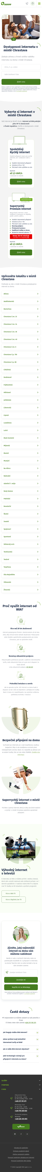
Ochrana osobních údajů (21, 1151)
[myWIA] (21, 1127)
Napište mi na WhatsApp (21, 987)
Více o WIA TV (10, 893)
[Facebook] (21, 1134)
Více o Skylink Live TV (14, 899)
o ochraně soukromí (21, 91)
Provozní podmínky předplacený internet (21, 1157)
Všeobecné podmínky (21, 1148)
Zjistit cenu (21, 82)
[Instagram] (27, 1134)
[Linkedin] (15, 1134)
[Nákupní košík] (32, 3)
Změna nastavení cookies (21, 1154)
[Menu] (39, 3)
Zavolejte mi (21, 980)
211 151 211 (29, 667)
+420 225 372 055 (21, 1119)
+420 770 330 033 (21, 1111)
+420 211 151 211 (30, 1022)
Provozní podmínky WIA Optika (21, 1161)
